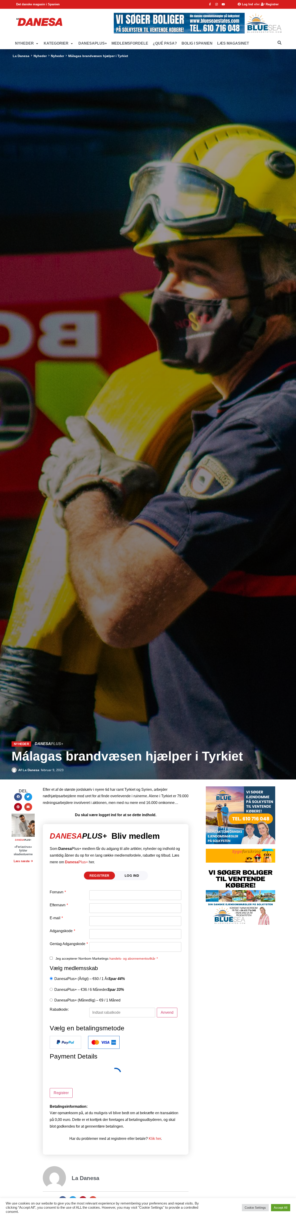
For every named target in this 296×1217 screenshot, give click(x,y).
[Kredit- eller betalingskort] (104, 1042)
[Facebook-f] (210, 4)
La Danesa (21, 56)
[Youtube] (223, 4)
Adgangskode (62, 931)
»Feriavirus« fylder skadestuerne (23, 850)
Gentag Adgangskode (69, 944)
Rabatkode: (59, 1009)
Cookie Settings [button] (255, 1207)
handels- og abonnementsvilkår (132, 958)
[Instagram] (216, 4)
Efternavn (59, 905)
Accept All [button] (280, 1207)
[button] (27, 43)
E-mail (56, 918)
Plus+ (76, 862)
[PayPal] (65, 1042)
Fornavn (58, 892)
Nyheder (40, 56)
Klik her (155, 1139)
